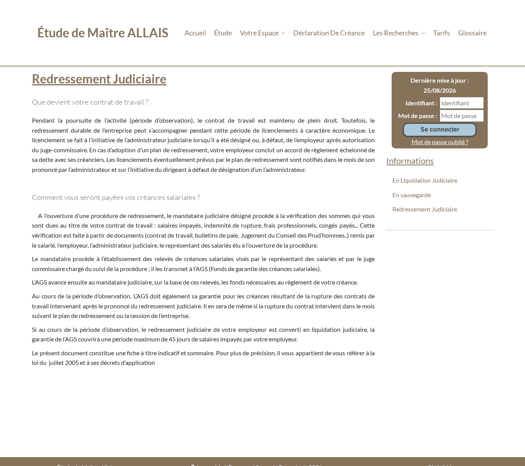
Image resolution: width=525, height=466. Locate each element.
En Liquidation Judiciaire (424, 180)
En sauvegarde (411, 194)
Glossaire (472, 32)
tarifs (441, 32)
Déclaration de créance (329, 32)
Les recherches (396, 32)
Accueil (195, 32)
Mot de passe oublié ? (440, 141)
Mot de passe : (417, 115)
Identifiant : (421, 103)
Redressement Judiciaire (424, 209)
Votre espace (260, 32)
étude (223, 32)
